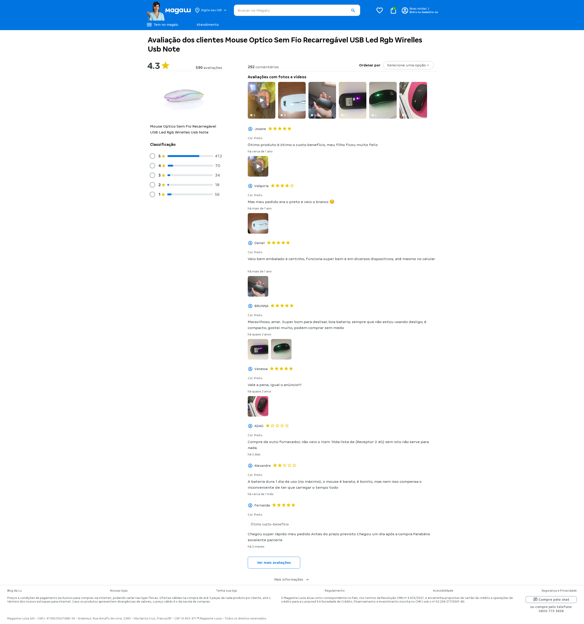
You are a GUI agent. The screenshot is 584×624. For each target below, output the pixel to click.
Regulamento (335, 590)
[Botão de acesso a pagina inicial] (168, 10)
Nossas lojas (119, 590)
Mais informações (288, 579)
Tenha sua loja (226, 590)
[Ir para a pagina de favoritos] (380, 10)
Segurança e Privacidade (559, 590)
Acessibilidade (443, 590)
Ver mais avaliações (274, 562)
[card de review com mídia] (261, 100)
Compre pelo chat (554, 599)
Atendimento (208, 24)
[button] (353, 10)
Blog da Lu (14, 590)
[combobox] (297, 10)
